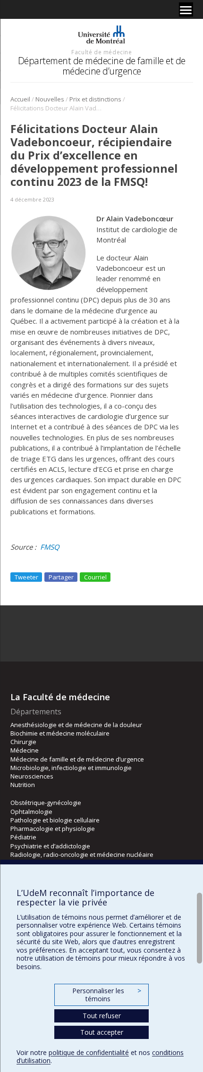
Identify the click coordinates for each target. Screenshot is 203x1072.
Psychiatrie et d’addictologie (50, 846)
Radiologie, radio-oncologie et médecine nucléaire (81, 854)
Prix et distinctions (95, 99)
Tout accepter (101, 1032)
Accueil (20, 99)
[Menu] (186, 9)
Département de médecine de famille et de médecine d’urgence (102, 65)
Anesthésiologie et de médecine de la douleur (76, 724)
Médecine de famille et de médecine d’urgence (77, 759)
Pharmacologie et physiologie (52, 828)
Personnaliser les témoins (106, 995)
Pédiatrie (23, 837)
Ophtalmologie (31, 811)
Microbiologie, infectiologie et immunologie (71, 767)
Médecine (24, 750)
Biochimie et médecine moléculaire (60, 733)
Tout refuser (102, 1015)
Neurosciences (31, 776)
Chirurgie (23, 741)
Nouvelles (49, 99)
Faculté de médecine (101, 52)
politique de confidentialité (89, 1052)
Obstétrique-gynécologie (45, 802)
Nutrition (22, 784)
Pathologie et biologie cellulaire (55, 820)
